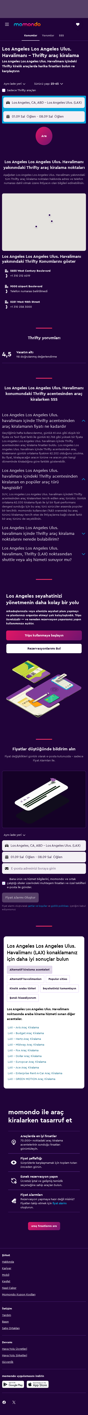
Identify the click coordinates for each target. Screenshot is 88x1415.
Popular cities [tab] (58, 979)
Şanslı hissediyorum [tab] (23, 997)
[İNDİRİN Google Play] (13, 1384)
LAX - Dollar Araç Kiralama (25, 1056)
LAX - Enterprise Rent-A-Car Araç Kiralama (35, 1073)
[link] (44, 635)
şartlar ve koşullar (37, 906)
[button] (6, 24)
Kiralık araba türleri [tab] (23, 988)
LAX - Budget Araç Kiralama (26, 1033)
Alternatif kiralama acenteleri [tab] (30, 969)
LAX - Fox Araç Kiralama (23, 1050)
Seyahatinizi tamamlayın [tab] (59, 988)
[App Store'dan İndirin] (38, 1384)
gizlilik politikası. (60, 906)
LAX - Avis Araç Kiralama (23, 1027)
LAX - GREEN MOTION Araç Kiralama (31, 1079)
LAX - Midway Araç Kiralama (26, 1044)
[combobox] (15, 84)
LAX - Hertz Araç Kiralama (24, 1039)
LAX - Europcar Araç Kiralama (27, 1061)
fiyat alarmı (60, 1203)
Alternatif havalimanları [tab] (26, 979)
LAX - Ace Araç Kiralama (23, 1067)
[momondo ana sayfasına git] (27, 24)
